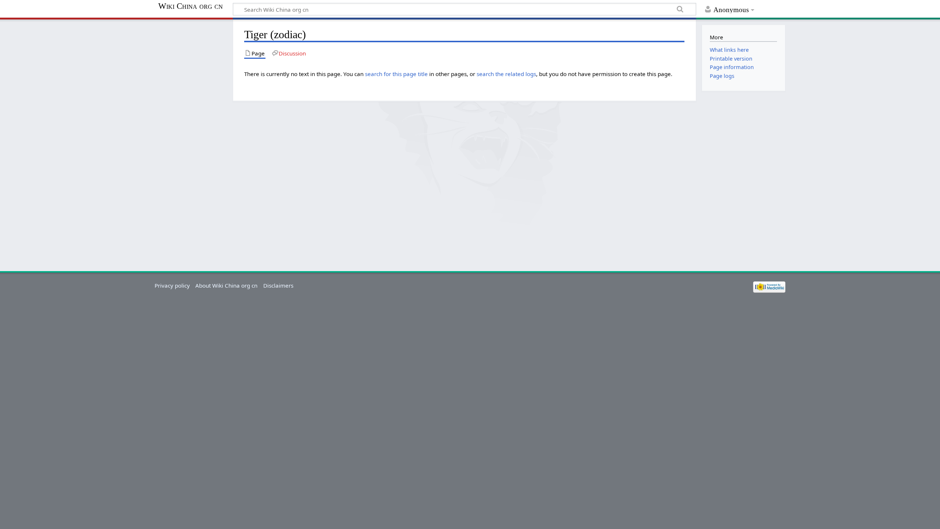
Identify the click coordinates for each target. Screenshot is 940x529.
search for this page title (396, 74)
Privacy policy (172, 285)
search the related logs (506, 74)
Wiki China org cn (190, 6)
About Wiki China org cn (226, 285)
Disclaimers (278, 285)
